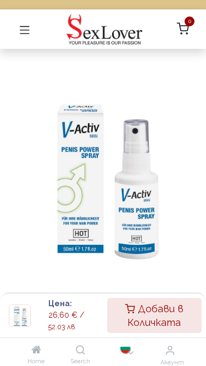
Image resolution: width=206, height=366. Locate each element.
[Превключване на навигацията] (24, 29)
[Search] (80, 350)
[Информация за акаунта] (170, 350)
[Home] (36, 350)
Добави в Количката (155, 315)
